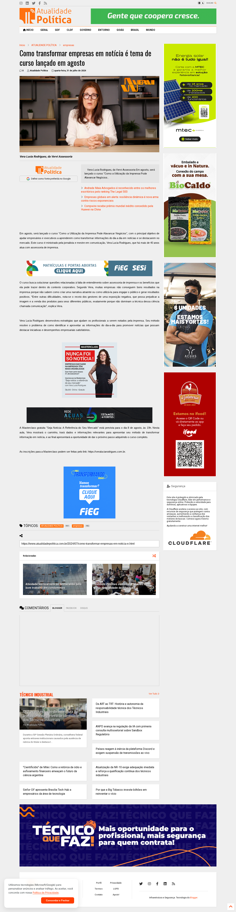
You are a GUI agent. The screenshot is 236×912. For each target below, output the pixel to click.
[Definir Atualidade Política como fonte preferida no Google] (49, 170)
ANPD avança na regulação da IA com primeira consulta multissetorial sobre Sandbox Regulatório (123, 730)
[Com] (173, 884)
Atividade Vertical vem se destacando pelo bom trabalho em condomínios (54, 586)
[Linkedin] (27, 3)
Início (22, 45)
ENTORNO (104, 30)
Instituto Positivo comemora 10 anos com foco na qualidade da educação (122, 586)
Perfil (98, 883)
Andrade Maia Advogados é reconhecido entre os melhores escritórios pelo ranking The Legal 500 (118, 189)
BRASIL (135, 30)
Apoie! (116, 894)
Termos (99, 889)
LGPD (116, 889)
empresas (68, 45)
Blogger (193, 897)
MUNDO (150, 30)
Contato (99, 894)
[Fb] (40, 3)
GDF (57, 30)
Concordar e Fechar (57, 900)
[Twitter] (33, 3)
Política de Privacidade (46, 892)
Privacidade (116, 883)
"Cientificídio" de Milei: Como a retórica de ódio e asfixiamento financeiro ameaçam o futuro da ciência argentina (52, 771)
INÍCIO (30, 30)
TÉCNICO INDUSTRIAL (36, 695)
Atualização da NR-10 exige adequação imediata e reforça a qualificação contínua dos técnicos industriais (125, 771)
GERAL (44, 30)
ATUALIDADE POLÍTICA (44, 45)
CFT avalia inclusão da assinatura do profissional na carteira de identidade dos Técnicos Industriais (51, 716)
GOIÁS (120, 30)
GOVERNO (85, 30)
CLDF (70, 30)
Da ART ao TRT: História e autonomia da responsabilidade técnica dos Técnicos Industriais (119, 708)
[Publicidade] (89, 415)
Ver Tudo (153, 694)
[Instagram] (21, 3)
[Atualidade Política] (45, 22)
